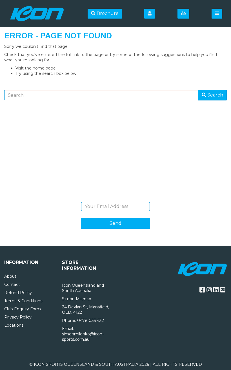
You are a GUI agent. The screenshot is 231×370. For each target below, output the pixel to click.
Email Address (115, 197)
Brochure (107, 13)
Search (214, 95)
